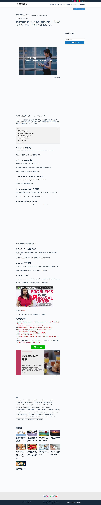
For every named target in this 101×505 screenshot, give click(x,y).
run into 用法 (50, 404)
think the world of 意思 (21, 414)
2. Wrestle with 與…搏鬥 (22, 132)
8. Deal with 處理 (20, 142)
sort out (38, 409)
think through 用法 (20, 416)
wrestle (37, 416)
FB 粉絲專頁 (22, 342)
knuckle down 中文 (28, 402)
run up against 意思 (46, 407)
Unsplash (23, 310)
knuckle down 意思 (38, 402)
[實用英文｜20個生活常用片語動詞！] (55, 433)
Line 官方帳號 (37, 342)
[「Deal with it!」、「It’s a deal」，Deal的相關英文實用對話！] (55, 447)
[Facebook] (72, 1)
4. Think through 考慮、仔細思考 (24, 135)
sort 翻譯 (19, 412)
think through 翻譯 (30, 416)
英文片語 (57, 4)
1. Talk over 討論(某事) (22, 130)
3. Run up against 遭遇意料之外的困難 (25, 133)
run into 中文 (35, 404)
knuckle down (20, 402)
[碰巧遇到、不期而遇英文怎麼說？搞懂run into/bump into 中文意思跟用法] (21, 433)
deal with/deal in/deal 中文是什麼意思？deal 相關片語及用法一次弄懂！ (35, 329)
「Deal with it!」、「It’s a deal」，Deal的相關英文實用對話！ (55, 453)
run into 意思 (42, 404)
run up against (27, 407)
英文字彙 (52, 4)
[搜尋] (84, 1)
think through (31, 414)
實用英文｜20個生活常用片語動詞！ (26, 334)
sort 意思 (51, 409)
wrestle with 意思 (20, 419)
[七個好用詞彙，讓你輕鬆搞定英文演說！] (21, 463)
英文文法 (63, 4)
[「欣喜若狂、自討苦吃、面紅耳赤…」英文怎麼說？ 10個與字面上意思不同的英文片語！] (32, 447)
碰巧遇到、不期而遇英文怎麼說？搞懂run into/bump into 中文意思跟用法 (35, 327)
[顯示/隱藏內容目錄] (57, 128)
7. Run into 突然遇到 (21, 140)
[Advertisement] (38, 36)
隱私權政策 (69, 502)
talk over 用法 (47, 412)
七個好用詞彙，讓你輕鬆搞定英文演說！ (27, 331)
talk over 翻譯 (55, 412)
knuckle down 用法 (48, 402)
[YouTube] (79, 1)
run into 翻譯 (19, 407)
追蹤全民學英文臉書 (80, 8)
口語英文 (68, 4)
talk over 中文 (32, 412)
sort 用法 (57, 409)
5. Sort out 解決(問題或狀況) (23, 137)
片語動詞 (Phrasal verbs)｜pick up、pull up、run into (30, 325)
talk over (25, 412)
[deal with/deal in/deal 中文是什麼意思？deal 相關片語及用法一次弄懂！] (32, 433)
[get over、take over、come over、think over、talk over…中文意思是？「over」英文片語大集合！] (21, 447)
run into (28, 404)
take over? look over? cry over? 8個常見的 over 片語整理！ (31, 333)
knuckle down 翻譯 (20, 404)
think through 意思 (49, 414)
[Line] (77, 1)
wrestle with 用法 (29, 419)
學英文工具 (82, 4)
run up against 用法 (21, 409)
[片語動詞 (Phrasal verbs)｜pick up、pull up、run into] (44, 447)
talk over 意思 (39, 412)
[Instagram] (75, 1)
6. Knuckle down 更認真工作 (23, 138)
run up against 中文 (36, 407)
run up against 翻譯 (31, 409)
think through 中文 (39, 414)
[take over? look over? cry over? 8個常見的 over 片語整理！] (44, 433)
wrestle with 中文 (52, 416)
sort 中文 (44, 409)
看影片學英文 (74, 4)
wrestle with (44, 416)
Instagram (28, 342)
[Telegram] (82, 1)
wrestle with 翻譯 (38, 419)
